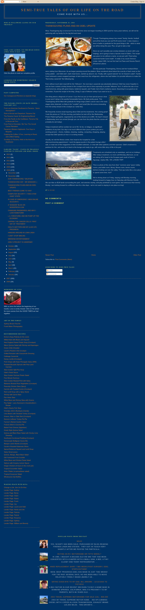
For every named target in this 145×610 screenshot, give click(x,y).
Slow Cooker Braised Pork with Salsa (17, 381)
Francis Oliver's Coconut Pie (14, 425)
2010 (8, 164)
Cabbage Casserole (11, 356)
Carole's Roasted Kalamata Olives (16, 446)
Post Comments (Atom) (63, 259)
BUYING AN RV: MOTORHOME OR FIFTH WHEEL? (79, 554)
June (10, 259)
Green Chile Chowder (11, 348)
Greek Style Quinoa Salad (13, 430)
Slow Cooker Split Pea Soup (14, 370)
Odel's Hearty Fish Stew (12, 408)
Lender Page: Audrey (11, 490)
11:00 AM (51, 190)
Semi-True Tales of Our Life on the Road (72, 10)
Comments (52, 274)
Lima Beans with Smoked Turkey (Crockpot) (19, 413)
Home (93, 255)
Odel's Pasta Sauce (11, 372)
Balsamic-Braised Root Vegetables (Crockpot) (20, 383)
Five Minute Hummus (11, 378)
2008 (8, 170)
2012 (8, 157)
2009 (8, 167)
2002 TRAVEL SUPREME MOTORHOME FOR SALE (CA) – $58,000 (79, 597)
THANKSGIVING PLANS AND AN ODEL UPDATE (70, 26)
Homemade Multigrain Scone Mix (16, 441)
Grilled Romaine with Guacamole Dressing (19, 353)
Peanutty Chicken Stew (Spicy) (15, 386)
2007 (8, 278)
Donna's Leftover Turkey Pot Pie (15, 419)
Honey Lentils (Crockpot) (13, 359)
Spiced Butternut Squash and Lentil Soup (18, 449)
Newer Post (49, 255)
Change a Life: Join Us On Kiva (15, 487)
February (11, 271)
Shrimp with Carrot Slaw (12, 394)
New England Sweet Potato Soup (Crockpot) (20, 342)
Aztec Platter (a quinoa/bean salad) (16, 471)
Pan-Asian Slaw (9, 397)
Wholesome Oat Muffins (12, 477)
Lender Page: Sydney (11, 521)
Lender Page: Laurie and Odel (15, 507)
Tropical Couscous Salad (13, 474)
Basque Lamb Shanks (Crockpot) (16, 444)
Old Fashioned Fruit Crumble (14, 457)
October (11, 246)
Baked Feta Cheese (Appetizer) (15, 427)
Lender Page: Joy (10, 504)
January (11, 274)
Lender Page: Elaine (11, 498)
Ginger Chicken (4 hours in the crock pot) (19, 466)
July (10, 255)
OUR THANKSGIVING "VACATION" (20, 179)
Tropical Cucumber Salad (13, 468)
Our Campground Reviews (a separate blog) (20, 96)
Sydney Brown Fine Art (12, 324)
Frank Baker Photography (13, 326)
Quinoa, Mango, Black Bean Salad (16, 455)
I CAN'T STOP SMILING (16, 236)
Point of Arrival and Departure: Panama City (19, 113)
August (11, 252)
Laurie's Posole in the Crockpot (15, 351)
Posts (50, 270)
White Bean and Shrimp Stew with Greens (19, 400)
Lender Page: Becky (11, 493)
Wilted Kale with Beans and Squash (16, 340)
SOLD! (79, 541)
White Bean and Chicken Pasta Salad (17, 460)
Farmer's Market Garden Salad (15, 422)
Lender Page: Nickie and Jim (14, 509)
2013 (8, 154)
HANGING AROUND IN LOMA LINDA (21, 232)
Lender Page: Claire (11, 496)
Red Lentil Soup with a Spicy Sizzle (16, 392)
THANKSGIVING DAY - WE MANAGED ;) (22, 182)
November (12, 176)
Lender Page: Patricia (11, 512)
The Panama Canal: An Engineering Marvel (19, 116)
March (10, 268)
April (10, 265)
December (12, 173)
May (10, 262)
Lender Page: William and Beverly (16, 523)
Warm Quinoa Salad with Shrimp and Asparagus (21, 345)
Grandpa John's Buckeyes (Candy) (16, 411)
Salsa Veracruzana (10, 452)
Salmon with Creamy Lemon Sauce (16, 463)
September (12, 249)
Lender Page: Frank (11, 501)
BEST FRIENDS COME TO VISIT (20, 191)
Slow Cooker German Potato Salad (16, 375)
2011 (8, 161)
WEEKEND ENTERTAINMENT (19, 239)
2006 (8, 282)
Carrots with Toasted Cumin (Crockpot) (18, 389)
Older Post (137, 255)
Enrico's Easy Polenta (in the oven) (16, 337)
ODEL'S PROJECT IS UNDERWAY (20, 242)
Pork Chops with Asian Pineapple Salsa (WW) (20, 362)
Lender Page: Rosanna (12, 518)
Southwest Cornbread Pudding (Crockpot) (19, 438)
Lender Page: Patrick (11, 515)
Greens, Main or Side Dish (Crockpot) (17, 416)
